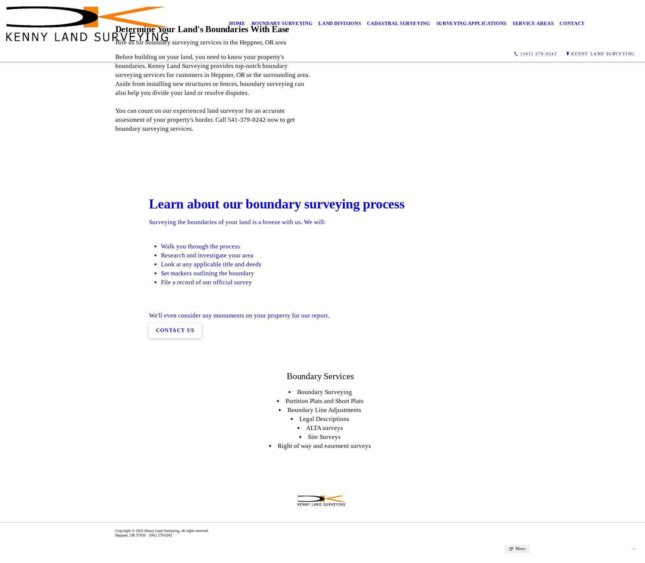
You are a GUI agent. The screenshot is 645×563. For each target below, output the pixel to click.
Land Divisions (339, 23)
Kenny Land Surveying (603, 54)
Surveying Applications (471, 23)
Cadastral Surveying (398, 23)
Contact (572, 23)
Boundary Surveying (282, 23)
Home (237, 23)
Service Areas (533, 23)
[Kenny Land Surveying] (87, 23)
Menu (520, 548)
